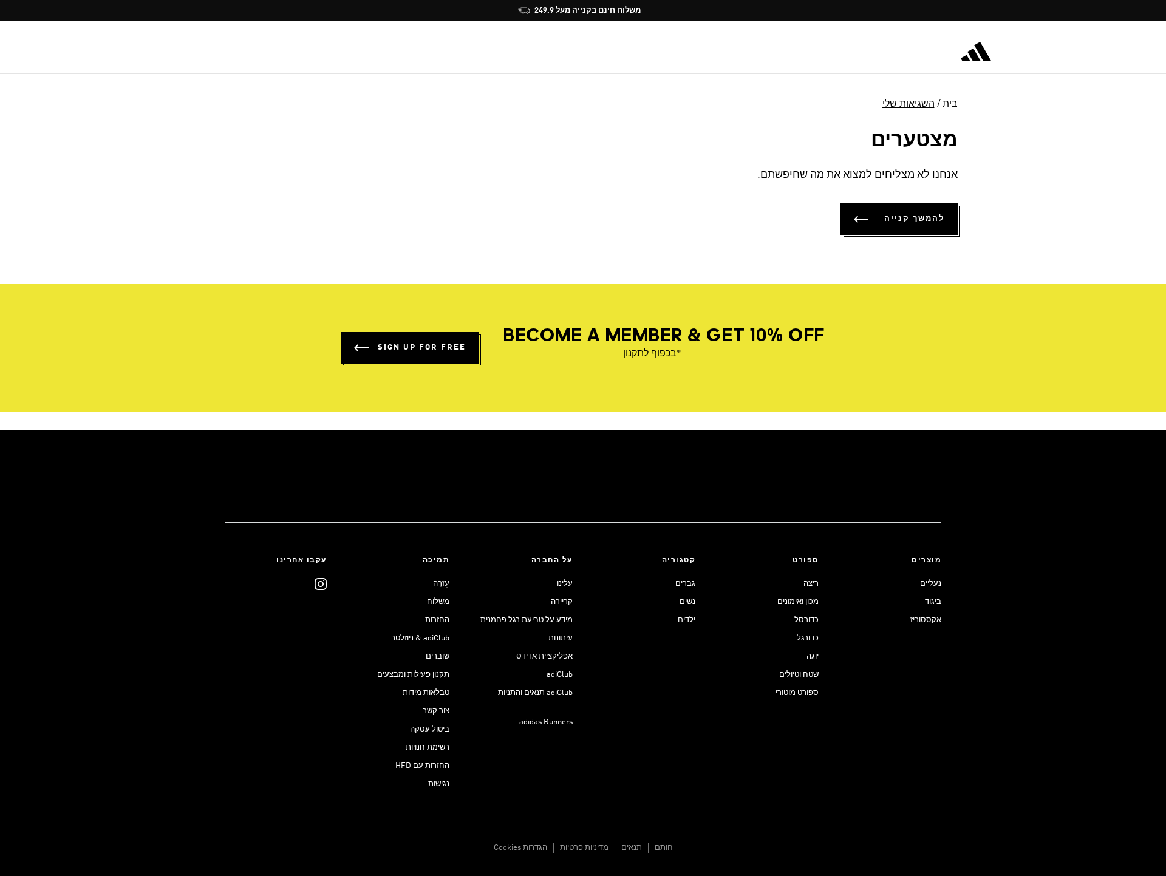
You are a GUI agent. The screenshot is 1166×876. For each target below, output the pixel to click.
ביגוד (933, 602)
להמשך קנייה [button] (914, 219)
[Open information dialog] (674, 11)
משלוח (438, 602)
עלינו (565, 584)
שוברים (437, 656)
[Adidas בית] (976, 51)
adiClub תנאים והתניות (535, 693)
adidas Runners (546, 722)
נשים (687, 602)
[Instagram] (321, 584)
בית (950, 104)
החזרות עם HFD (422, 766)
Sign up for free (422, 347)
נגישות (438, 784)
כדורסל (806, 620)
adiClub (560, 675)
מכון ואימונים (798, 602)
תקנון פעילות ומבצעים (413, 675)
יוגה (812, 656)
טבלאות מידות (426, 693)
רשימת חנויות (427, 748)
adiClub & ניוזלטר (420, 638)
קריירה (562, 602)
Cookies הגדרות (520, 848)
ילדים (686, 620)
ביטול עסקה (429, 729)
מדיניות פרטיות (584, 848)
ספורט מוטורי (797, 693)
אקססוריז (925, 620)
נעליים (930, 584)
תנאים (631, 848)
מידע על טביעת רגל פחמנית (526, 620)
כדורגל (808, 638)
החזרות (437, 620)
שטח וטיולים (799, 675)
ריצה (811, 584)
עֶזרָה (441, 584)
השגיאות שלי (908, 104)
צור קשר (436, 711)
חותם (664, 848)
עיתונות (560, 638)
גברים (685, 584)
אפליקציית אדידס (544, 656)
